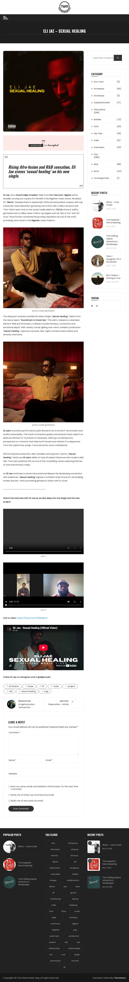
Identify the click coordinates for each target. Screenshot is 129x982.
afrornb (54, 855)
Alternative (99, 109)
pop (75, 929)
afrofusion (14, 686)
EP (43, 686)
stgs (46, 691)
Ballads (97, 119)
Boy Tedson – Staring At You (113, 276)
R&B (43, 141)
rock (63, 954)
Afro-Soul (98, 81)
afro (53, 843)
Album (55, 861)
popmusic (54, 936)
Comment (15, 732)
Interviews (99, 147)
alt (75, 861)
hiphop (75, 899)
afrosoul (74, 855)
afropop (75, 849)
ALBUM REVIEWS (102, 102)
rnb (50, 954)
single (77, 954)
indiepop (73, 905)
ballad (75, 874)
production (74, 936)
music (56, 686)
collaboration (73, 880)
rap (78, 942)
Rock (96, 171)
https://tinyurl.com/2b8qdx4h (32, 618)
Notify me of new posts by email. (27, 800)
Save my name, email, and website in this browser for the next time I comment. (44, 787)
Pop (96, 154)
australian (55, 874)
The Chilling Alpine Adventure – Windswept (112, 240)
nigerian (55, 929)
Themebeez (120, 977)
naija (54, 917)
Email (49, 760)
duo (65, 886)
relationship (54, 948)
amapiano (74, 868)
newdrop (73, 917)
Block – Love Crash (112, 203)
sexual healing (28, 691)
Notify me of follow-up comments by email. (32, 795)
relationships (74, 948)
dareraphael (52, 145)
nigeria (75, 923)
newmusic (55, 923)
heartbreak (55, 899)
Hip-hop (98, 133)
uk (64, 967)
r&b (11, 691)
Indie (96, 140)
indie (54, 905)
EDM (96, 126)
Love (51, 911)
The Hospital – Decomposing (113, 221)
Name (12, 760)
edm (78, 886)
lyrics (64, 911)
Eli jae (30, 686)
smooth (75, 960)
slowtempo (55, 960)
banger (53, 880)
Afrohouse (99, 95)
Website (13, 773)
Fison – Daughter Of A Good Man (113, 259)
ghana (73, 892)
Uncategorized (101, 178)
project (71, 686)
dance (52, 886)
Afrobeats (99, 88)
